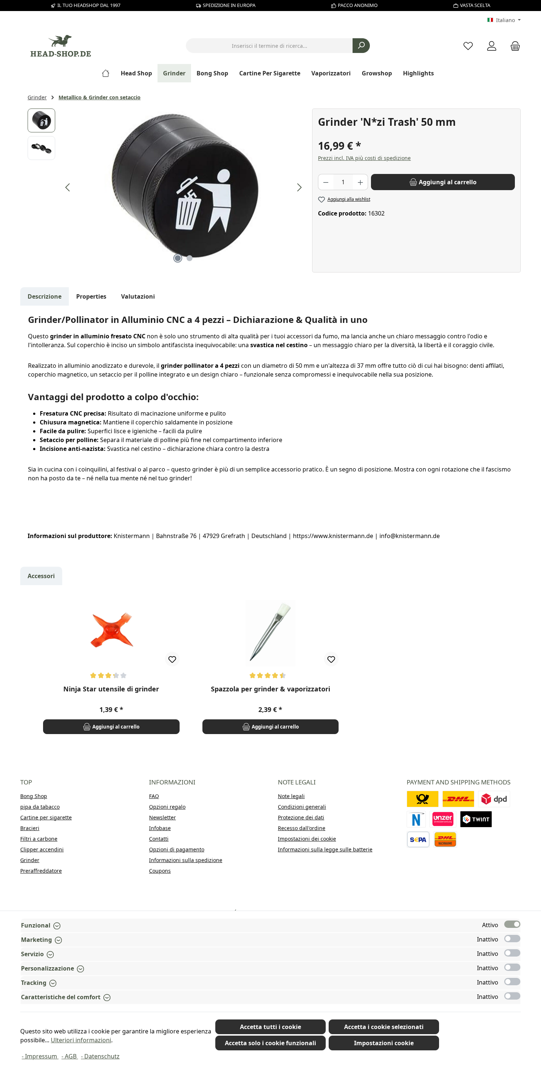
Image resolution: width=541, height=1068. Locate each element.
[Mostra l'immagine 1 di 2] (178, 258)
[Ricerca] (361, 45)
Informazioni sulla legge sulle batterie (325, 849)
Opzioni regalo (167, 806)
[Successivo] (299, 187)
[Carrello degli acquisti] (513, 45)
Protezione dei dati (301, 817)
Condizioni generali (302, 806)
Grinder (29, 860)
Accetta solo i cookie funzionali (270, 1043)
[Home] (108, 73)
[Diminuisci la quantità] (325, 182)
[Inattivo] (512, 938)
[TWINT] (476, 819)
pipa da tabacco (40, 806)
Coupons (160, 870)
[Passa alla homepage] (60, 46)
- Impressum (40, 1056)
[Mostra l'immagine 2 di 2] (189, 258)
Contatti (159, 838)
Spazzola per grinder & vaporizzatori (270, 689)
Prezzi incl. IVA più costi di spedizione (364, 157)
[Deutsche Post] (423, 799)
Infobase (160, 828)
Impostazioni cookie (384, 1043)
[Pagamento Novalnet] (416, 819)
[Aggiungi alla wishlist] (172, 659)
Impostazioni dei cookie (307, 838)
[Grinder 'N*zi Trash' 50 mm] (184, 187)
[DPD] (494, 799)
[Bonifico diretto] (443, 819)
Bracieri (29, 828)
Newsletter (162, 817)
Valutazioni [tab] (138, 296)
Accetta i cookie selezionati (384, 1027)
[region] (166, 187)
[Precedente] (68, 187)
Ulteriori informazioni (81, 1040)
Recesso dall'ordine (301, 828)
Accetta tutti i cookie (270, 1027)
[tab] (44, 296)
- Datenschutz (100, 1056)
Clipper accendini (42, 849)
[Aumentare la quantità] (360, 182)
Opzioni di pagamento (176, 849)
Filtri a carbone (38, 838)
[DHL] (458, 799)
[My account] (492, 45)
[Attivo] (512, 924)
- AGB (69, 1056)
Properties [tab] (91, 296)
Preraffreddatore (41, 870)
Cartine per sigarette (46, 817)
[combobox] (269, 45)
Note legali (291, 796)
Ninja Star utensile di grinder (111, 689)
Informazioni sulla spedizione (185, 860)
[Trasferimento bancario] (418, 839)
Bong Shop (33, 796)
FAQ (154, 796)
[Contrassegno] (445, 839)
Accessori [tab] (41, 576)
